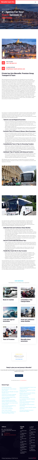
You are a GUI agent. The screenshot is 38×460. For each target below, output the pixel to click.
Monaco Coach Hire (32, 430)
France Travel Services (23, 442)
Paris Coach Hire (32, 443)
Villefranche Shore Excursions (32, 450)
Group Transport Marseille (7, 410)
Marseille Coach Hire (31, 427)
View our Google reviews (19, 359)
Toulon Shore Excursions (32, 447)
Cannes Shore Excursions (23, 434)
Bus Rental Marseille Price (6, 387)
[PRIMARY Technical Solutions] (34, 458)
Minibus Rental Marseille (24, 397)
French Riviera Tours (23, 450)
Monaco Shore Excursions (32, 433)
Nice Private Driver (32, 440)
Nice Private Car (32, 438)
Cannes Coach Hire (23, 431)
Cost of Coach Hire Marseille (7, 408)
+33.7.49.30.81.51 (23, 380)
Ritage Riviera (32, 445)
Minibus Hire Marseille (24, 395)
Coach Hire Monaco (22, 436)
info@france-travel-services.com (10, 434)
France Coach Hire (23, 439)
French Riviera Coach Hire (23, 444)
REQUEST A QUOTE (19, 375)
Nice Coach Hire (32, 435)
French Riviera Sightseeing (23, 447)
